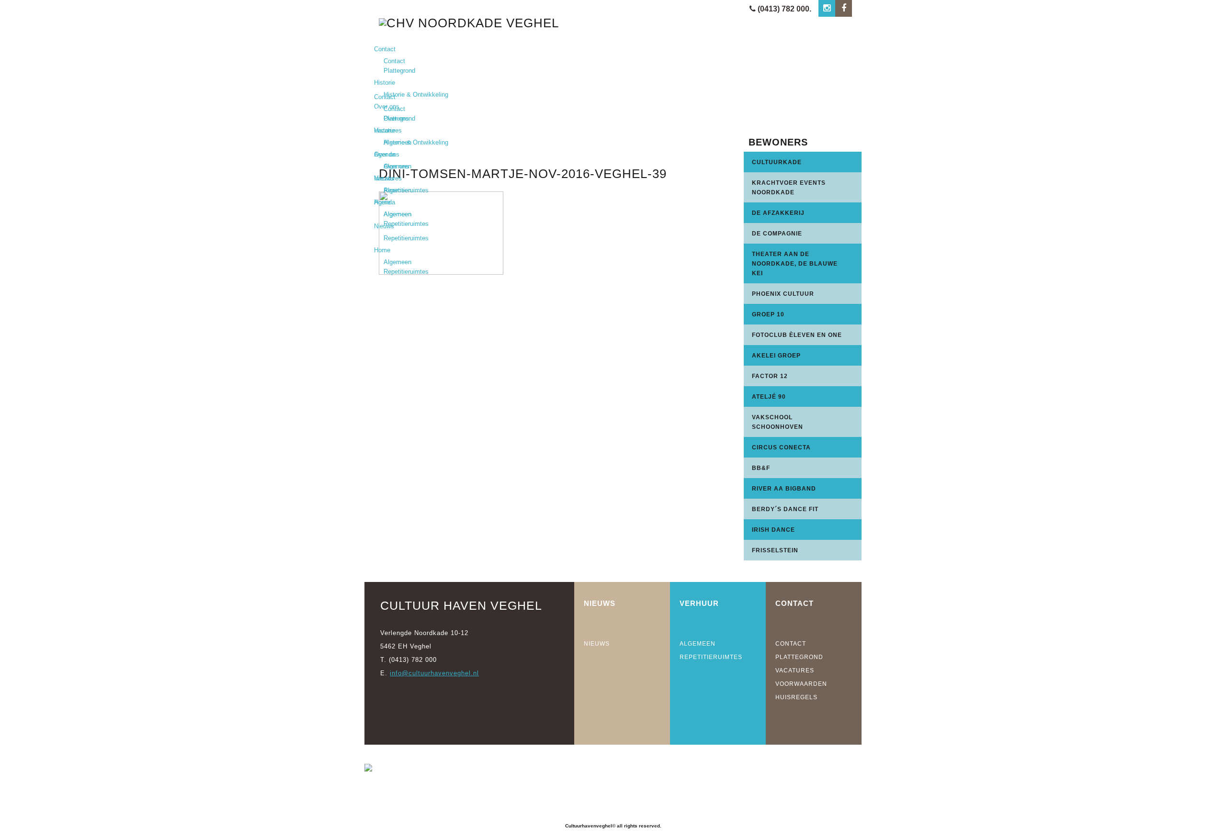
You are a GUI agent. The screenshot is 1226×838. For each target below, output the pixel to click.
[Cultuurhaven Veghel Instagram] (826, 8)
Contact (385, 49)
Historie (384, 82)
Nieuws (384, 226)
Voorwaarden (801, 684)
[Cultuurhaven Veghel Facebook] (843, 8)
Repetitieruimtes (406, 223)
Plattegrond (399, 70)
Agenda (384, 202)
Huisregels (796, 697)
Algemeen (397, 190)
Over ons (386, 154)
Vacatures (388, 178)
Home (382, 250)
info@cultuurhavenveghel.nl (434, 673)
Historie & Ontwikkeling (416, 94)
